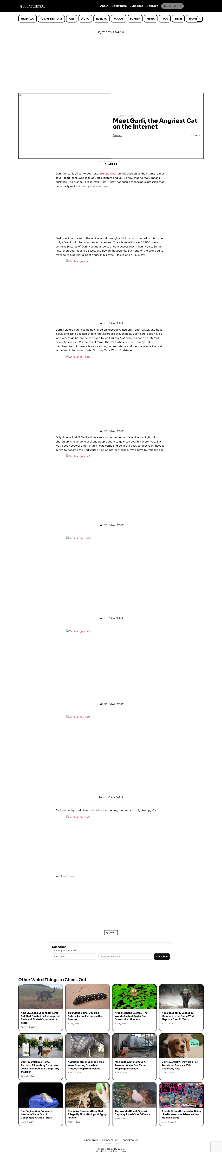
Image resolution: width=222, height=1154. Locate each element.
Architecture (51, 18)
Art (72, 18)
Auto (85, 18)
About (104, 6)
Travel (194, 18)
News (151, 18)
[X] (175, 6)
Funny (135, 18)
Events (101, 18)
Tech (178, 18)
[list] (111, 18)
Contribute (119, 6)
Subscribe (137, 6)
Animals (27, 18)
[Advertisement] (111, 62)
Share (196, 135)
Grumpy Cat (107, 173)
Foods (118, 18)
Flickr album (129, 238)
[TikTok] (179, 6)
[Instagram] (170, 6)
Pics (165, 18)
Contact (152, 6)
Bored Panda (68, 876)
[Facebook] (165, 6)
